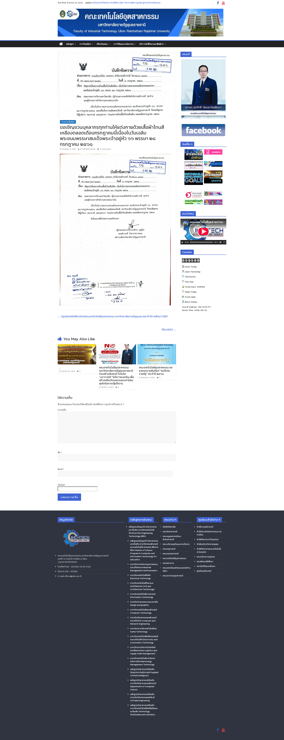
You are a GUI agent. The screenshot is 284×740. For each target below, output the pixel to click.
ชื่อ (60, 452)
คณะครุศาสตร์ (169, 548)
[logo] (76, 526)
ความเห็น (62, 409)
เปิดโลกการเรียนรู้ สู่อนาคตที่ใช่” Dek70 (109, 2)
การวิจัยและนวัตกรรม (123, 43)
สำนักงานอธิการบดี (205, 526)
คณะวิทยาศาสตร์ (170, 531)
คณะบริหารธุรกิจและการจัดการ (176, 544)
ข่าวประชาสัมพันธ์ (67, 122)
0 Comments (105, 149)
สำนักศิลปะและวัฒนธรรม (207, 539)
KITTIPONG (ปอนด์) (87, 149)
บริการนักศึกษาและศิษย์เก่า (151, 43)
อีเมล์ (61, 469)
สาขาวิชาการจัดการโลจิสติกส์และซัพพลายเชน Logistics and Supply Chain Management (143, 650)
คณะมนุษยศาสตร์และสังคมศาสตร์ (172, 538)
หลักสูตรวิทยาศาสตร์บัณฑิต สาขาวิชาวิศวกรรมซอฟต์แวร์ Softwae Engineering (142, 697)
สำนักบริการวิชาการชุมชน (207, 544)
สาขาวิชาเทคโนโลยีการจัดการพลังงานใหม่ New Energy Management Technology (142, 661)
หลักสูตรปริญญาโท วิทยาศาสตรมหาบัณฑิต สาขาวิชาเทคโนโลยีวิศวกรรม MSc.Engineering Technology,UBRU (143, 531)
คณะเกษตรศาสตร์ (171, 553)
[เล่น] (182, 242)
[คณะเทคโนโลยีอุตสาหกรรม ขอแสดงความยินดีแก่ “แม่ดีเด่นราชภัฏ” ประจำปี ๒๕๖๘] (157, 346)
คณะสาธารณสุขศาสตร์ (173, 575)
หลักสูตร (70, 43)
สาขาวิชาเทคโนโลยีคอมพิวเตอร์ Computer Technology (143, 611)
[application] (203, 231)
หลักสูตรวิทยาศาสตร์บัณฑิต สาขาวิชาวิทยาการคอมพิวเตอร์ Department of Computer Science (143, 685)
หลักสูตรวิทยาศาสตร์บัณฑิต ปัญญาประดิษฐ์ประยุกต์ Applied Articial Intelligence (144, 672)
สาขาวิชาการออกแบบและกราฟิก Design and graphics (144, 603)
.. (59, 367)
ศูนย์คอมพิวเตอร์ (204, 571)
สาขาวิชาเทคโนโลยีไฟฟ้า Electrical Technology (140, 577)
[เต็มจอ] (224, 242)
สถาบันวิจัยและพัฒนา (206, 566)
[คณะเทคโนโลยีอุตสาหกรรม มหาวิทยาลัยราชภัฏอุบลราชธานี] (61, 44)
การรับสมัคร (85, 43)
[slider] (201, 242)
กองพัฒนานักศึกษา (205, 561)
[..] (77, 346)
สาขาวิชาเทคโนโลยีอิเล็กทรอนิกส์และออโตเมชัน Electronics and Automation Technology (144, 639)
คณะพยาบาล (168, 563)
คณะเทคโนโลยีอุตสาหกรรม (174, 558)
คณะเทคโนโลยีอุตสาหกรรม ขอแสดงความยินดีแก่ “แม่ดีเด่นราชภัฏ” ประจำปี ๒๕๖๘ (155, 370)
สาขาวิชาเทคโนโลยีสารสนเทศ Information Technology (142, 596)
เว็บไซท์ (61, 485)
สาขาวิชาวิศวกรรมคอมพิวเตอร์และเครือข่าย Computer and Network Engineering (143, 620)
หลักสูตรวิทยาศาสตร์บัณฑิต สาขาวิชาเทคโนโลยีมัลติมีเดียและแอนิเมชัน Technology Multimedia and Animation (144, 710)
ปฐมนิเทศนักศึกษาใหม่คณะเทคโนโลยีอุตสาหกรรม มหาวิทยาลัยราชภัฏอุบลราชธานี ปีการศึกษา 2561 (113, 316)
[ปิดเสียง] (220, 242)
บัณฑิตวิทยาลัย (169, 526)
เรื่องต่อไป (169, 330)
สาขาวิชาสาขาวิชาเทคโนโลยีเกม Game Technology (143, 630)
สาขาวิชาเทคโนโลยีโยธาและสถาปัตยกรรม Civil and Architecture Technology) (142, 586)
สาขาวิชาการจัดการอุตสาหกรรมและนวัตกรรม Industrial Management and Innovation (144, 567)
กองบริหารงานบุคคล (206, 556)
